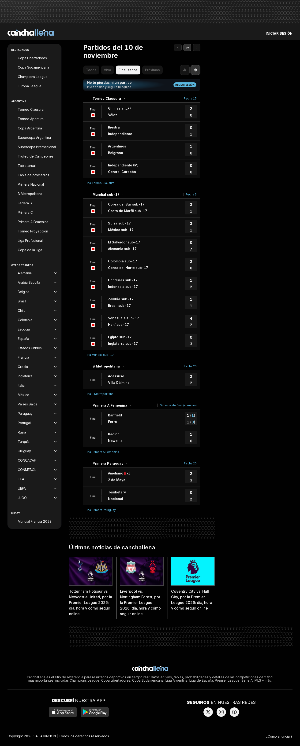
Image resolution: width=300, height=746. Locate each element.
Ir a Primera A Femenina (103, 452)
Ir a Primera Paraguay (101, 510)
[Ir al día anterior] (178, 47)
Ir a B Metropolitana (100, 394)
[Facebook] (234, 712)
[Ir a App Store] (63, 712)
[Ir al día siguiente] (196, 47)
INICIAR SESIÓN (279, 33)
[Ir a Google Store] (95, 712)
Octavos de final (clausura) (178, 405)
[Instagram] (221, 712)
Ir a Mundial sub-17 (100, 354)
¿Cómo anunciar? (279, 736)
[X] (208, 712)
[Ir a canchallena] (31, 32)
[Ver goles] (195, 70)
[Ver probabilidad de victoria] (185, 70)
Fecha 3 (191, 194)
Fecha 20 (190, 366)
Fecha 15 (190, 98)
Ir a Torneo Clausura (100, 183)
